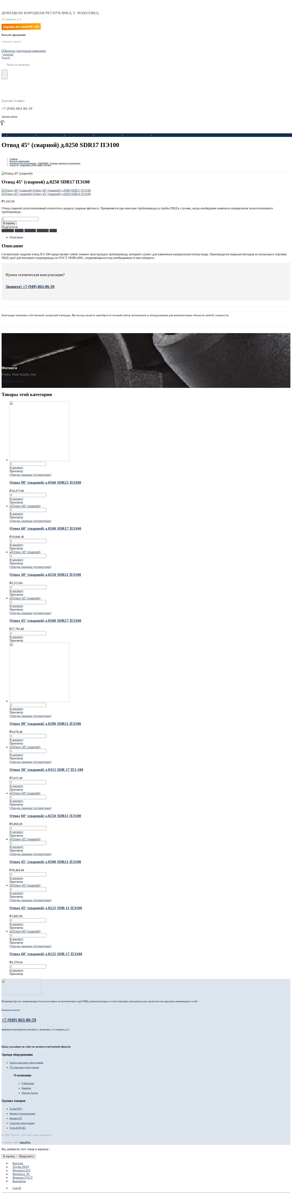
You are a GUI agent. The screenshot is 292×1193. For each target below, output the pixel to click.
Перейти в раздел (13, 381)
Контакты (160, 135)
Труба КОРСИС (18, 1128)
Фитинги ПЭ (76, 135)
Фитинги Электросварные (22, 1113)
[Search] (5, 74)
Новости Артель (30, 1093)
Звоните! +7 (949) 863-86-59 (30, 286)
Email (53, 230)
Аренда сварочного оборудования (26, 1062)
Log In (17, 1188)
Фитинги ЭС (105, 135)
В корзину (9, 223)
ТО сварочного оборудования (24, 1067)
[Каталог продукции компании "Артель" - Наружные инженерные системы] (26, 54)
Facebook (8, 230)
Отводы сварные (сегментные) (30, 474)
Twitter (19, 230)
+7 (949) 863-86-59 (19, 1019)
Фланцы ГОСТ (135, 135)
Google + (43, 230)
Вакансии (26, 1088)
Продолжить (26, 1156)
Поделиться (9, 227)
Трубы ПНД (46, 135)
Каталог (15, 135)
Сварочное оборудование (22, 1123)
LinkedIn (30, 230)
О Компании (28, 1083)
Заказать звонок (9, 116)
